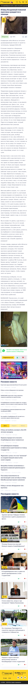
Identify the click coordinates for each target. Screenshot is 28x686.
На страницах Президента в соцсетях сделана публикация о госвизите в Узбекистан (13, 630)
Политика (7, 472)
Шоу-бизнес (9, 462)
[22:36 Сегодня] (14, 590)
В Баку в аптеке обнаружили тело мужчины (12, 390)
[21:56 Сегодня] (14, 647)
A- (23, 36)
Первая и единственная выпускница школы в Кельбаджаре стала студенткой (13, 659)
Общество (5, 36)
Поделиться (7, 357)
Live (9, 678)
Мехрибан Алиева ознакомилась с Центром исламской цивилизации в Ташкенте (13, 468)
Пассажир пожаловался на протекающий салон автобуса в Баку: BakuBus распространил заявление (13, 478)
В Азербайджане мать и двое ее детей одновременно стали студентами (13, 573)
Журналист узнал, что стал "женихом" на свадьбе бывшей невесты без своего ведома (14, 458)
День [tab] (5, 425)
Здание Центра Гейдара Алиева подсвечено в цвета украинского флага (13, 517)
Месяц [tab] (23, 425)
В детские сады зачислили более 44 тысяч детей (14, 384)
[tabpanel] (14, 460)
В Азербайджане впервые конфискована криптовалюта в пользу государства (14, 448)
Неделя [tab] (14, 425)
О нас (5, 678)
